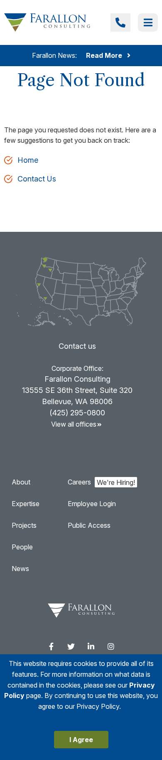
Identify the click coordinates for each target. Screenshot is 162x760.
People (22, 547)
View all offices (73, 424)
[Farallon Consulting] (47, 21)
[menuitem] (51, 646)
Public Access (89, 525)
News (20, 568)
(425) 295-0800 (77, 412)
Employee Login (92, 503)
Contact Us (36, 178)
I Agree (81, 739)
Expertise (25, 503)
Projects (24, 525)
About (21, 482)
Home (27, 160)
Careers (79, 482)
